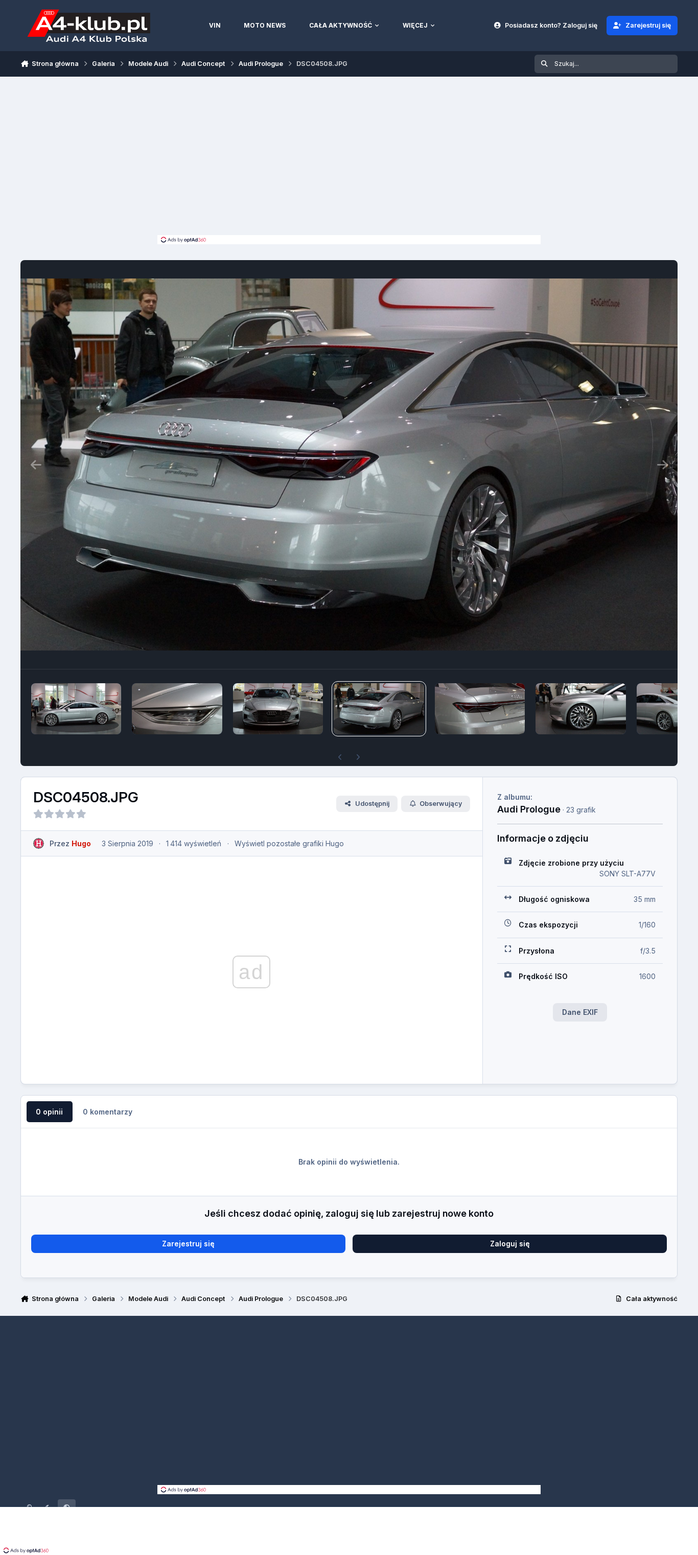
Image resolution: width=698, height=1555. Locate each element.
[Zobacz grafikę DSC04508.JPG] (379, 708)
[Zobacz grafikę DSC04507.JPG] (480, 708)
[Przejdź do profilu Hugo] (38, 843)
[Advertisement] (349, 158)
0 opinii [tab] (49, 1111)
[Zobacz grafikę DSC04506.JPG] (580, 708)
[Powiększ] (349, 464)
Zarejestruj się (188, 1243)
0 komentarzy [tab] (107, 1111)
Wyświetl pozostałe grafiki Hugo (289, 843)
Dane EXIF (580, 1012)
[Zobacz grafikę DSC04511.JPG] (177, 708)
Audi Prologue (529, 809)
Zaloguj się (510, 1243)
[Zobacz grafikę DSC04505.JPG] (76, 708)
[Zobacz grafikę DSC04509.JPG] (278, 708)
